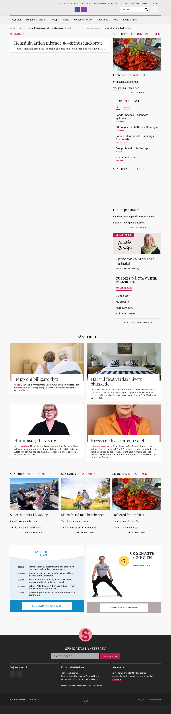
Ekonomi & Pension (36, 19)
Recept (54, 19)
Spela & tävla (130, 19)
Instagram (84, 9)
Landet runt (73, 3)
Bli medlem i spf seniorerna (47, 606)
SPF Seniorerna (139, 673)
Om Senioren (86, 3)
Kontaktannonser (83, 19)
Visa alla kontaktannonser (138, 323)
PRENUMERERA (100, 3)
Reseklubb (102, 19)
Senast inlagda (124, 288)
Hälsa (66, 19)
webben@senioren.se (92, 686)
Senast (126, 107)
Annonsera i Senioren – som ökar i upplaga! (128, 3)
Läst (118, 107)
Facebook (77, 9)
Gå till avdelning (137, 93)
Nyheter (16, 19)
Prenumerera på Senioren (124, 608)
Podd (115, 19)
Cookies (154, 3)
